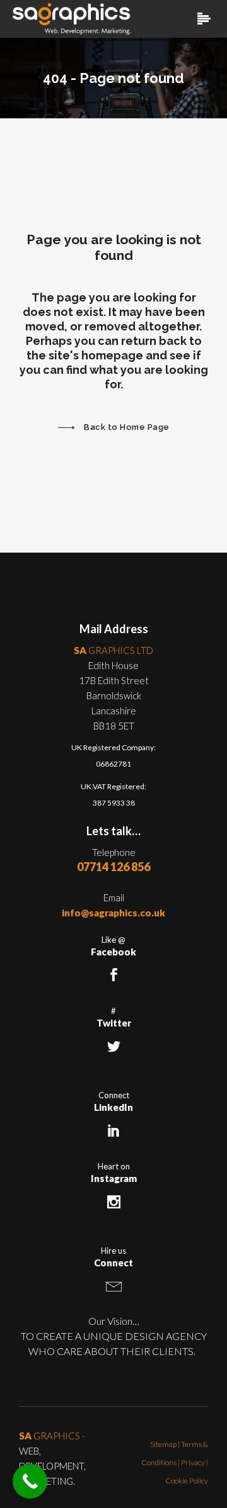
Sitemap (163, 1444)
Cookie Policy (186, 1480)
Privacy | (194, 1462)
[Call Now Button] (30, 1481)
